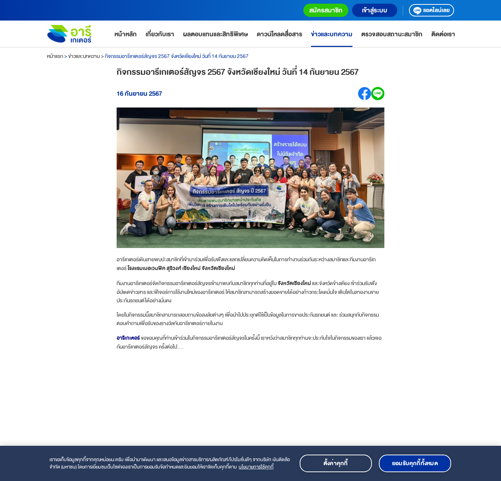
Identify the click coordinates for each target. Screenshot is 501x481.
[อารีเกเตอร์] (69, 33)
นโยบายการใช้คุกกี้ (256, 467)
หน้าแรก (55, 56)
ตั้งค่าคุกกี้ (335, 463)
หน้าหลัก (125, 34)
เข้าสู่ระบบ (374, 10)
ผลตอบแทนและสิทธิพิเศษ (215, 34)
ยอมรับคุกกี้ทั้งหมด (415, 463)
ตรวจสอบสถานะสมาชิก (392, 34)
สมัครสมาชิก (326, 10)
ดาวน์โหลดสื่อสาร (279, 34)
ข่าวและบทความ (331, 34)
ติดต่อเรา (443, 34)
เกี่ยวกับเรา (160, 34)
